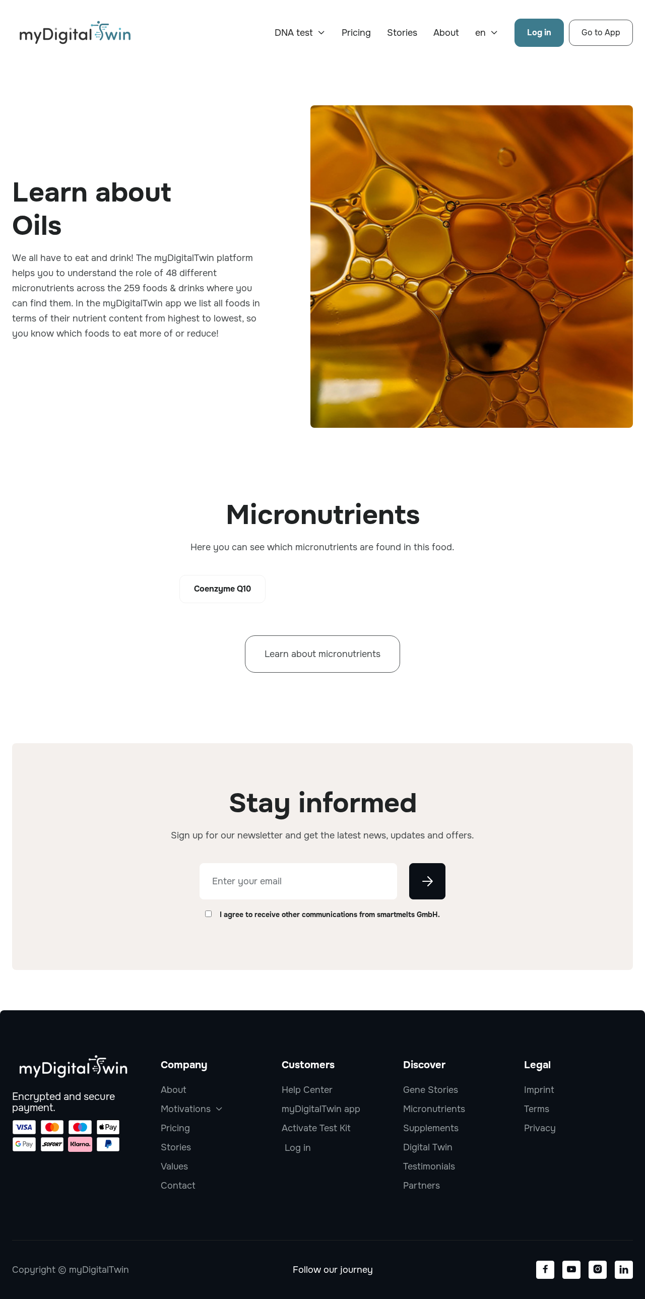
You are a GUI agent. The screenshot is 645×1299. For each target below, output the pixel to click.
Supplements (431, 1128)
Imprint (539, 1089)
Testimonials (429, 1166)
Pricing (356, 32)
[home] (75, 32)
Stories (402, 32)
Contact (178, 1185)
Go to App (601, 32)
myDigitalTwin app (321, 1109)
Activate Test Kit (316, 1128)
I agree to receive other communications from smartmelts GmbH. (330, 914)
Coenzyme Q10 (222, 588)
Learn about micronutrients (322, 654)
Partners (421, 1185)
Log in (539, 32)
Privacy (540, 1128)
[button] (300, 32)
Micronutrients (434, 1109)
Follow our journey (333, 1269)
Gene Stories (430, 1089)
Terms (536, 1109)
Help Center (307, 1089)
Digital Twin (428, 1147)
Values (174, 1166)
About (446, 32)
